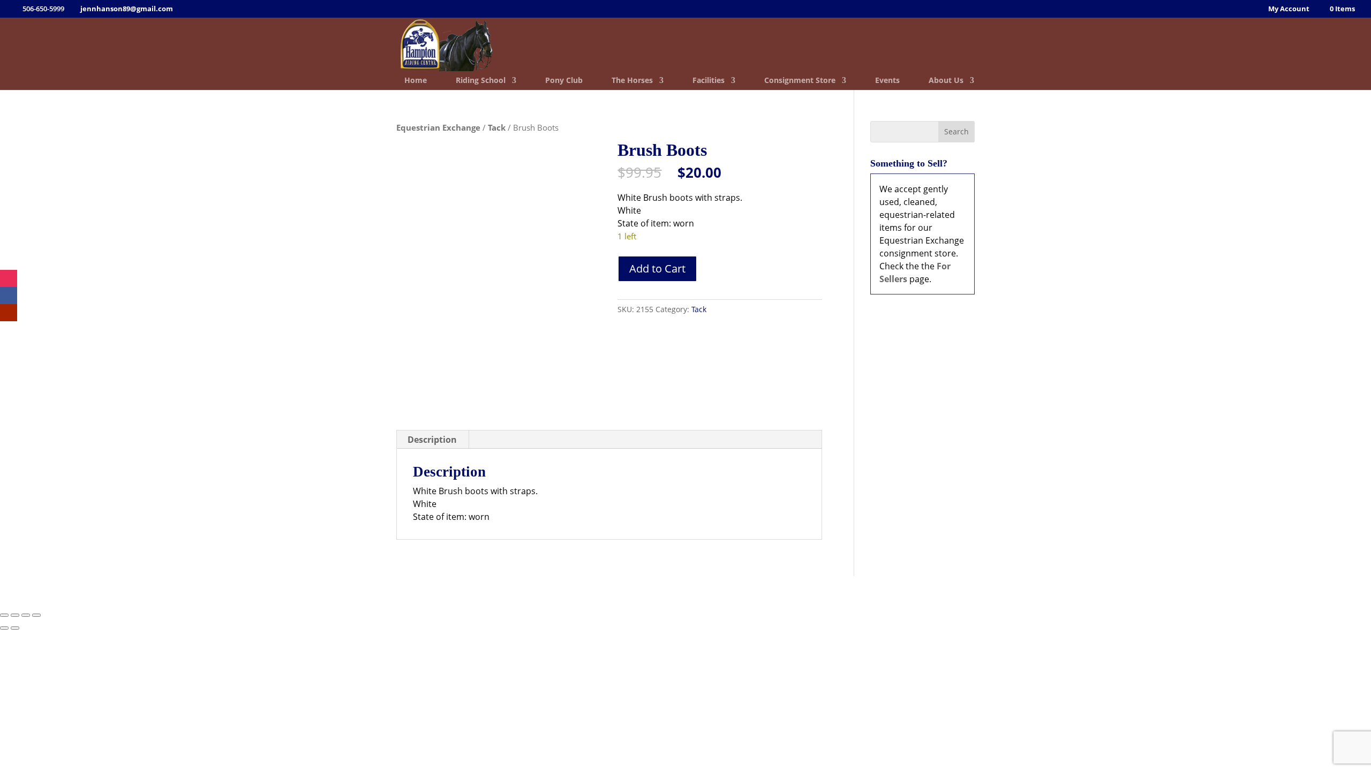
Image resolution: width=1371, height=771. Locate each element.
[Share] (25, 615)
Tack (497, 127)
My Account (1288, 9)
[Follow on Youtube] (8, 312)
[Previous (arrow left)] (4, 628)
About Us (946, 81)
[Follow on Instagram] (8, 278)
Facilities (708, 81)
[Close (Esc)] (36, 615)
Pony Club (564, 81)
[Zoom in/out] (4, 615)
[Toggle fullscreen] (15, 615)
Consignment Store (799, 81)
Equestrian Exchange (438, 127)
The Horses (632, 81)
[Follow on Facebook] (8, 295)
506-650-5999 (641, 590)
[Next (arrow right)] (15, 628)
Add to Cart (657, 268)
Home (415, 81)
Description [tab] (432, 439)
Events (887, 81)
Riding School (481, 81)
